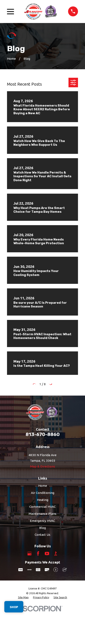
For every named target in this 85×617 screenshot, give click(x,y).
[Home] (41, 11)
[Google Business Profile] (29, 553)
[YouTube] (47, 553)
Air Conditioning (42, 492)
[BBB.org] (55, 553)
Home (42, 485)
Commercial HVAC (42, 506)
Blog (42, 528)
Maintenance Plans (42, 513)
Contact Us (42, 534)
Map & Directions (42, 466)
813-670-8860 (43, 434)
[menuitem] (23, 597)
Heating (42, 500)
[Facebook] (38, 553)
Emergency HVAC (42, 520)
